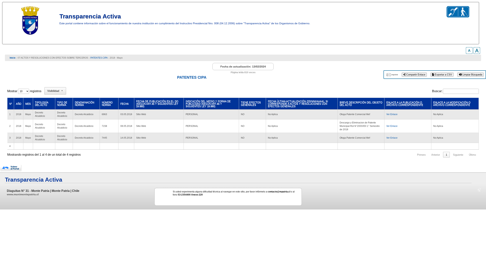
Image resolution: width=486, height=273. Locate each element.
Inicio (12, 57)
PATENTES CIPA (98, 57)
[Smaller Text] (469, 52)
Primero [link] (421, 154)
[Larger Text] (476, 52)
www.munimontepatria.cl (23, 194)
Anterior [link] (435, 154)
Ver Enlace (392, 114)
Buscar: (437, 91)
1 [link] (446, 154)
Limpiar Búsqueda (472, 74)
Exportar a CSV (443, 74)
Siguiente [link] (458, 154)
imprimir (394, 75)
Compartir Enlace (415, 74)
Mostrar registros (24, 91)
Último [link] (472, 154)
